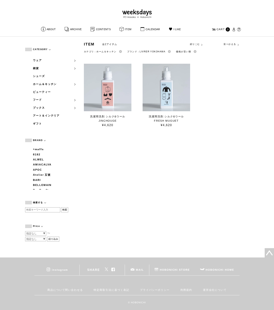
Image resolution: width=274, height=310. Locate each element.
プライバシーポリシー (155, 289)
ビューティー (42, 91)
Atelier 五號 (42, 174)
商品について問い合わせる (65, 289)
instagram (60, 269)
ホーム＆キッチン (45, 84)
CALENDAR (153, 29)
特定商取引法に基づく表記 (111, 289)
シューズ (39, 76)
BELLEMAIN (42, 185)
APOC (37, 169)
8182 (36, 154)
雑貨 (36, 68)
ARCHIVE (76, 29)
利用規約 (186, 289)
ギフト (37, 123)
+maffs (38, 149)
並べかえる (229, 44)
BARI (37, 179)
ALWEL (38, 159)
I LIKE (177, 29)
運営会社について (215, 289)
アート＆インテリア (46, 115)
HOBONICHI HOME (220, 269)
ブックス (39, 107)
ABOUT (51, 29)
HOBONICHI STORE (175, 269)
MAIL (140, 269)
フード (37, 99)
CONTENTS (103, 29)
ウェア (37, 60)
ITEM (128, 29)
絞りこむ (195, 44)
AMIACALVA (42, 164)
